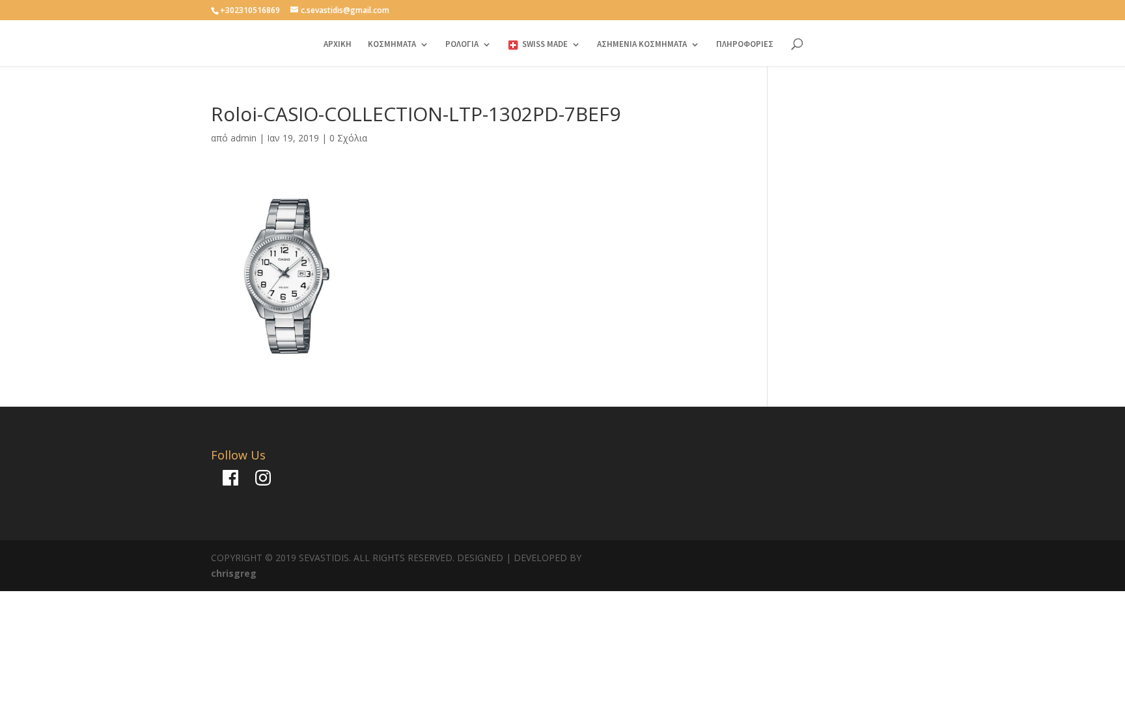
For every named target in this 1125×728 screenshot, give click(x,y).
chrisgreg (234, 573)
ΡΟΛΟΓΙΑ (462, 45)
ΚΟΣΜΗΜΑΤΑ (392, 45)
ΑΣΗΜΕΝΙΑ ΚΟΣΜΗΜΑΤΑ (642, 45)
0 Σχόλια (348, 138)
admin (243, 138)
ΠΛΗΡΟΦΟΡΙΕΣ (744, 45)
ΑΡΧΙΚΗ (338, 45)
